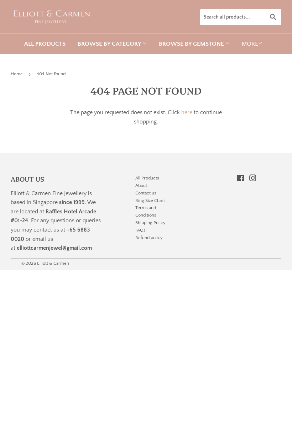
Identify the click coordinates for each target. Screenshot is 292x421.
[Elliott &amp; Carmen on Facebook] (240, 179)
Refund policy (149, 237)
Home (17, 73)
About (141, 185)
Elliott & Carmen (53, 263)
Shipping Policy (150, 222)
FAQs (140, 230)
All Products (45, 44)
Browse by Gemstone (192, 44)
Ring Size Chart (150, 200)
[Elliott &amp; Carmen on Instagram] (252, 179)
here (186, 112)
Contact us (145, 193)
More (250, 44)
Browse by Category (110, 44)
